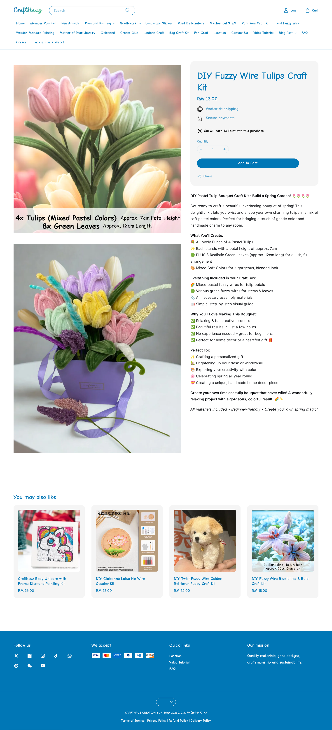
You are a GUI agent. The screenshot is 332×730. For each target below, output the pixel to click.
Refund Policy (178, 720)
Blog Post (285, 33)
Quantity (202, 141)
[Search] (128, 10)
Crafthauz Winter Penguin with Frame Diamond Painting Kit (41, 717)
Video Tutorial (263, 33)
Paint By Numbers (191, 23)
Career (21, 42)
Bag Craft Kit (179, 33)
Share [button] (207, 176)
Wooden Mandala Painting (35, 33)
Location (220, 33)
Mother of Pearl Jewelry (77, 33)
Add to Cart (247, 163)
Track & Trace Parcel (48, 42)
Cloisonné (108, 33)
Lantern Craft (154, 33)
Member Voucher (43, 23)
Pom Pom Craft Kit (255, 23)
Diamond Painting (98, 23)
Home (20, 23)
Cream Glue (129, 33)
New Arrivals (70, 23)
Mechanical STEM (223, 23)
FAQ (305, 33)
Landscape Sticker (159, 23)
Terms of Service (133, 720)
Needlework (128, 23)
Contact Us (239, 33)
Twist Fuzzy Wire (287, 23)
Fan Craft (201, 33)
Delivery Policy (201, 720)
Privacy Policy (156, 720)
